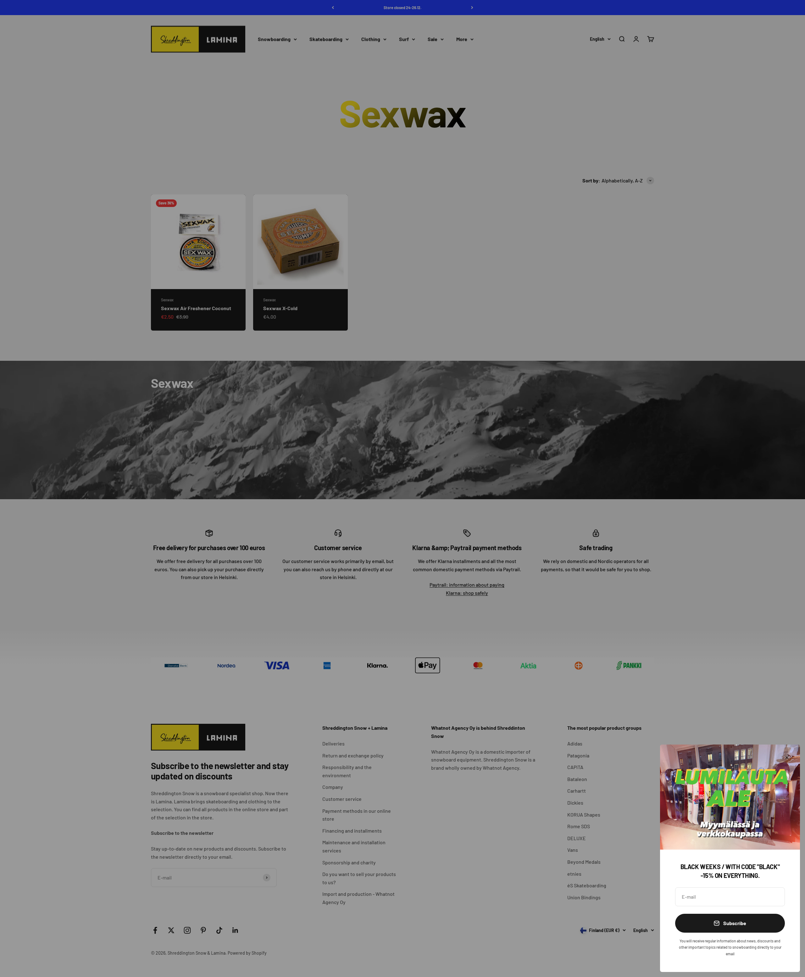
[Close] (787, 758)
